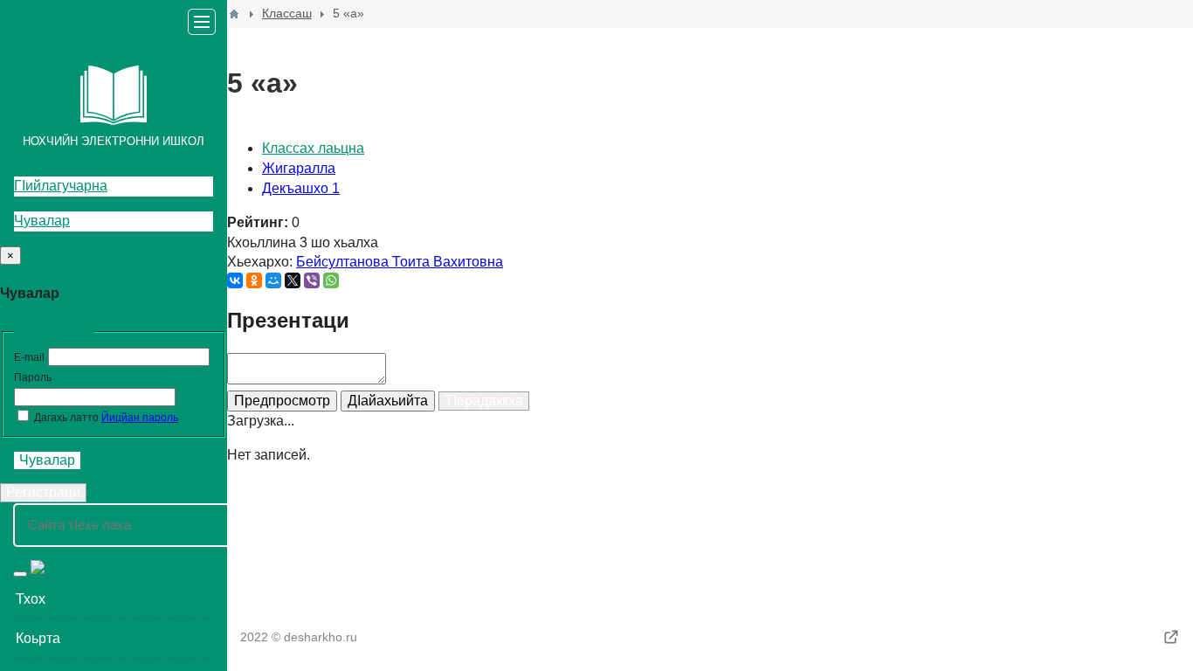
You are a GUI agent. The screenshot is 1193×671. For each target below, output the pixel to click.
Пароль (33, 377)
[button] (113, 599)
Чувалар (42, 220)
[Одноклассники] (254, 280)
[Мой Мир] (273, 280)
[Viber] (312, 280)
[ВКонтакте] (235, 280)
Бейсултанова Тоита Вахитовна (399, 261)
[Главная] (234, 14)
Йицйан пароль (139, 418)
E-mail (29, 357)
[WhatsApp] (331, 280)
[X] (292, 280)
